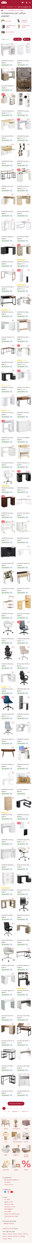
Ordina (18, 39)
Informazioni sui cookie (11, 1216)
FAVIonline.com (7, 1228)
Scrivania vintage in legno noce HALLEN (13, 764)
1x (25, 284)
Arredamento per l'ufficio (16, 10)
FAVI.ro (20, 1234)
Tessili (26, 1128)
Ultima (24, 1111)
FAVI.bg (22, 1236)
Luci (6, 1141)
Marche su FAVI (8, 1204)
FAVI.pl (15, 1234)
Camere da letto (26, 1155)
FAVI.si (10, 1238)
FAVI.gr (5, 1238)
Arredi (3, 6)
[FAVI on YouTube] (11, 1192)
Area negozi (7, 1211)
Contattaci (7, 1182)
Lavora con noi (8, 1184)
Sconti (26, 1169)
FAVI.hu (25, 1234)
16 (29, 44)
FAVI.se (10, 1236)
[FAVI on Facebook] (5, 1192)
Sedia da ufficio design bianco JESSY (12, 638)
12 (29, 119)
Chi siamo (7, 1199)
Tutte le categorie (23, 7)
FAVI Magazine (8, 1209)
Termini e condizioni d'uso (12, 1214)
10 (29, 169)
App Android (9, 1223)
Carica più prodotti (15, 1103)
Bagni (5, 1155)
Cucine (26, 1141)
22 (13, 44)
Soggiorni (16, 1155)
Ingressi (16, 1169)
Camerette (6, 1169)
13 (13, 94)
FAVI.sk (10, 1234)
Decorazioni (9, 6)
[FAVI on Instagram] (8, 1192)
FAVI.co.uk (16, 1236)
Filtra (27, 39)
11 (29, 144)
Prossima (14, 1111)
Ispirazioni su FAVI (9, 1206)
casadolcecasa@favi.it (12, 1179)
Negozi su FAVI (8, 1202)
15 (13, 69)
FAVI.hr (5, 1236)
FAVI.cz (5, 1234)
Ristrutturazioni (16, 1141)
